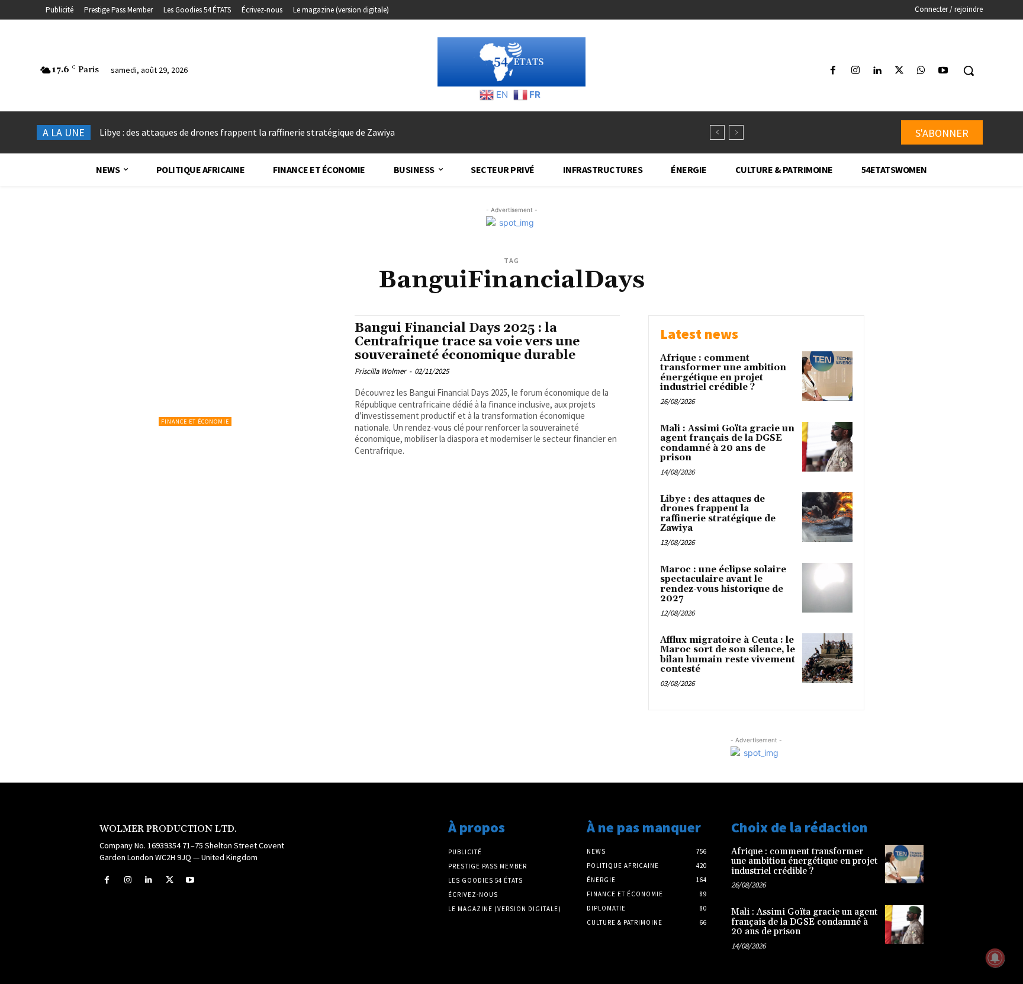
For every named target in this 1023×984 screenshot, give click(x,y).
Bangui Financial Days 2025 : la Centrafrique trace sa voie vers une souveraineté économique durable (467, 341)
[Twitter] (899, 71)
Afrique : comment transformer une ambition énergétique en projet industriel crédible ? (723, 372)
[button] (968, 70)
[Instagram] (855, 71)
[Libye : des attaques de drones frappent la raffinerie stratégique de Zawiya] (827, 517)
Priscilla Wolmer (380, 371)
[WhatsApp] (921, 71)
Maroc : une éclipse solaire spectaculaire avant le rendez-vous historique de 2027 (268, 132)
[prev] (717, 132)
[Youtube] (943, 71)
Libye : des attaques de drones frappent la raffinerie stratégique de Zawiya (718, 513)
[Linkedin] (877, 71)
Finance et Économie (195, 421)
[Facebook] (833, 71)
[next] (736, 132)
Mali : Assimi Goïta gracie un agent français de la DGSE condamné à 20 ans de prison (727, 443)
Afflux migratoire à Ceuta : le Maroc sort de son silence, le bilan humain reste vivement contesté (727, 654)
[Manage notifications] (995, 957)
